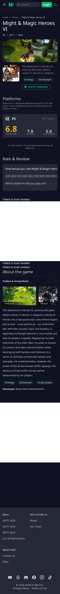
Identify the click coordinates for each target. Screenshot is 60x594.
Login (47, 4)
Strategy (28, 79)
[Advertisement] (30, 231)
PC (4, 35)
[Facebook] (34, 577)
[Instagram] (42, 577)
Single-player (45, 382)
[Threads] (18, 577)
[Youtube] (10, 577)
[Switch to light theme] (55, 4)
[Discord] (26, 577)
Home (5, 17)
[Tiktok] (50, 577)
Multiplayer (45, 79)
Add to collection (38, 86)
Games (15, 17)
